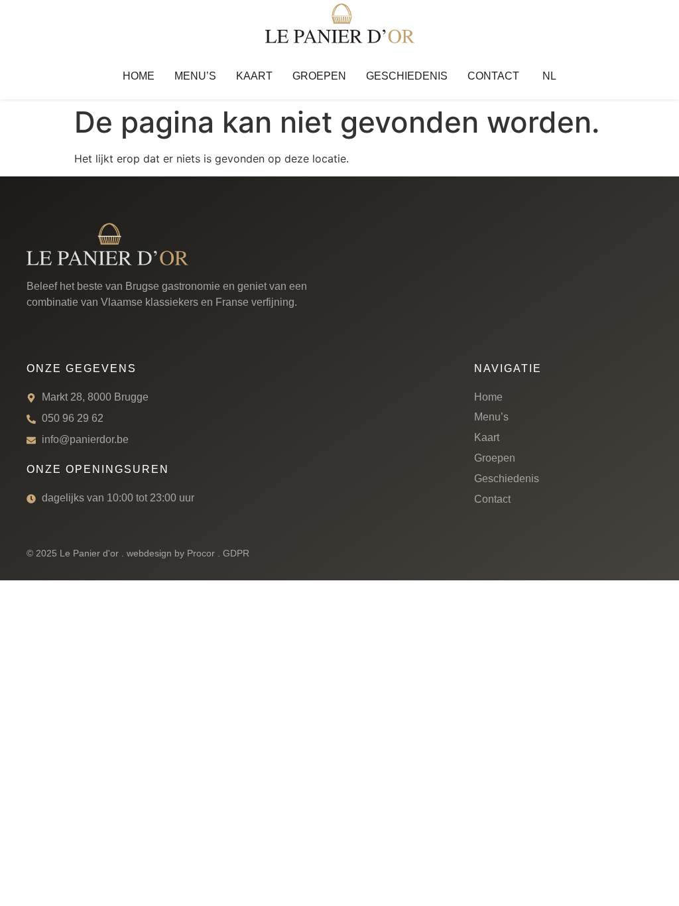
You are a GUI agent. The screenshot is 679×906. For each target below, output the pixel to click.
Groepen (319, 76)
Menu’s (195, 76)
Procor (201, 553)
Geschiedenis (407, 76)
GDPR (236, 553)
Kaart (254, 76)
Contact (493, 76)
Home (138, 76)
